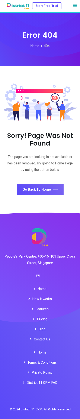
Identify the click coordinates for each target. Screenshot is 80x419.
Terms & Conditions (42, 362)
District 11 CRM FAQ (42, 383)
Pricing (42, 319)
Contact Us (42, 339)
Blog (42, 329)
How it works (42, 299)
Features (42, 309)
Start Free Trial (47, 6)
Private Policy (42, 372)
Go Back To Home (37, 189)
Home (42, 289)
